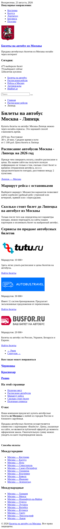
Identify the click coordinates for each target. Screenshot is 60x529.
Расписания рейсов (17, 80)
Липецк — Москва (11, 179)
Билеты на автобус (17, 77)
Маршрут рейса (15, 396)
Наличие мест (14, 390)
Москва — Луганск (17, 504)
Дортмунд (12, 16)
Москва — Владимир (18, 473)
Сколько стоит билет (18, 398)
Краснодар (8, 372)
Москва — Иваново (17, 479)
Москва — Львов (16, 518)
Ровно (5, 378)
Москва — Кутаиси (17, 510)
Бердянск (12, 18)
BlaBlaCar (12, 88)
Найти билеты (8, 273)
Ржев (11, 350)
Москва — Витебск (17, 507)
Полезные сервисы (17, 401)
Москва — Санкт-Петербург (22, 468)
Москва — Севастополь (19, 465)
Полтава (11, 21)
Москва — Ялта (15, 462)
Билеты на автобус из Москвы (21, 45)
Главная (11, 100)
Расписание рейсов (17, 103)
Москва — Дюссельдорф (20, 515)
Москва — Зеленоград (19, 482)
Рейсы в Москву (15, 83)
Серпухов (14, 353)
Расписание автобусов (19, 393)
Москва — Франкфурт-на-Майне (24, 499)
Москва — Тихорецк (18, 471)
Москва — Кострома (18, 457)
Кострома (12, 10)
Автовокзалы (14, 86)
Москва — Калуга (16, 460)
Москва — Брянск (16, 476)
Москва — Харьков (17, 493)
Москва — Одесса (16, 502)
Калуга (11, 13)
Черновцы (8, 365)
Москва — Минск (16, 496)
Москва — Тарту (16, 513)
